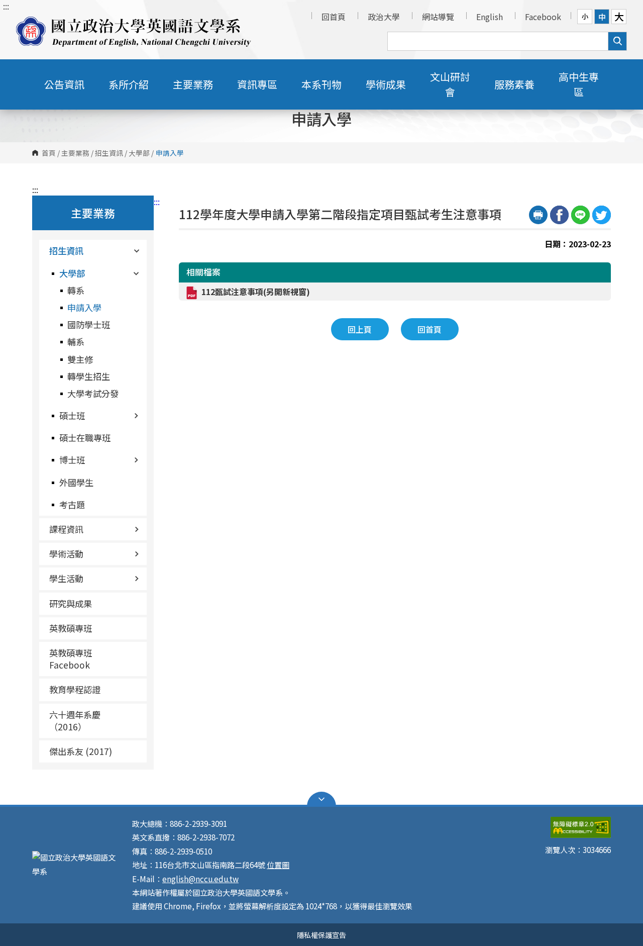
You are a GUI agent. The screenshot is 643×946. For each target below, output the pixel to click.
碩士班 (72, 415)
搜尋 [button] (617, 41)
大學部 (139, 153)
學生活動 (66, 578)
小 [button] (585, 16)
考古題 (72, 504)
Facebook (543, 17)
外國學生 (76, 482)
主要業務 (75, 153)
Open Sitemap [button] (321, 799)
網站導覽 (438, 17)
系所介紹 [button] (129, 84)
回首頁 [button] (429, 329)
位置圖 (278, 864)
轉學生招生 (88, 376)
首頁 (49, 153)
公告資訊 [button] (64, 84)
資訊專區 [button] (257, 84)
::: (6, 6)
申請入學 (84, 307)
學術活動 (66, 553)
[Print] (538, 215)
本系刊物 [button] (321, 84)
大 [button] (619, 17)
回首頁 (334, 17)
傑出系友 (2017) (80, 751)
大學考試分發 (93, 393)
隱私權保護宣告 (321, 934)
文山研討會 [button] (450, 84)
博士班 (72, 459)
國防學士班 (88, 324)
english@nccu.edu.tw (200, 878)
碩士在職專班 (85, 437)
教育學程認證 (74, 689)
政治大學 (384, 17)
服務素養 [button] (514, 84)
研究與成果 (70, 603)
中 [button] (602, 16)
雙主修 (80, 359)
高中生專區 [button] (579, 84)
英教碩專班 (70, 628)
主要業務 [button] (193, 84)
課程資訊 (66, 529)
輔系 (75, 341)
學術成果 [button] (386, 84)
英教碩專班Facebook (70, 658)
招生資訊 (109, 153)
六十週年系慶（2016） (74, 720)
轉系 (75, 290)
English (489, 17)
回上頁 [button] (360, 329)
